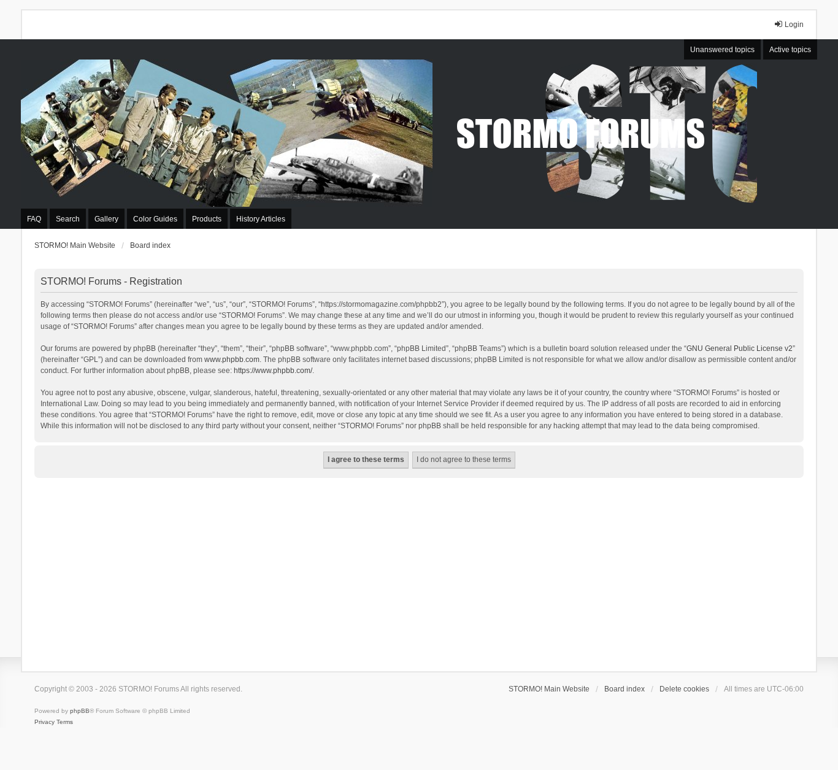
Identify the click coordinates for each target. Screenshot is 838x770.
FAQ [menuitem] (34, 219)
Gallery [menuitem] (106, 219)
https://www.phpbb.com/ (273, 370)
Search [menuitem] (68, 219)
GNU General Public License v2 (739, 348)
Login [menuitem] (794, 24)
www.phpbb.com (231, 359)
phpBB (80, 710)
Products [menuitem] (206, 219)
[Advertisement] (419, 570)
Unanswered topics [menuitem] (722, 49)
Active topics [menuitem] (790, 49)
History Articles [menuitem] (260, 219)
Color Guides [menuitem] (155, 219)
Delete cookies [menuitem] (684, 689)
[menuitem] (44, 722)
